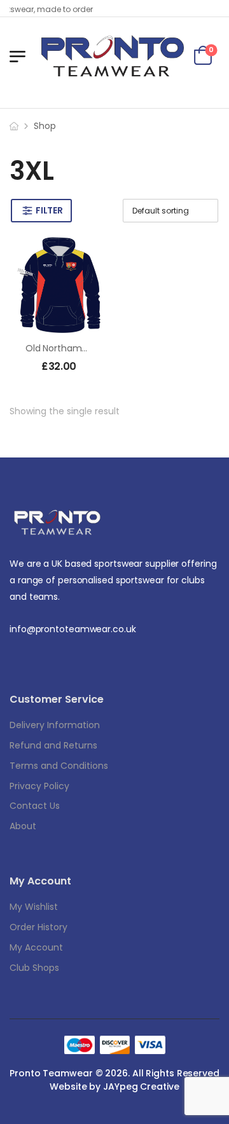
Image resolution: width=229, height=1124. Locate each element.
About (23, 826)
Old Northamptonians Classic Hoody (104, 348)
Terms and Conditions (59, 765)
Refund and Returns (53, 745)
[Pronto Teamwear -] (112, 56)
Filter (49, 210)
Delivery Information (55, 725)
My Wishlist (34, 906)
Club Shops (34, 967)
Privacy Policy (39, 786)
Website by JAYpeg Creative (114, 1086)
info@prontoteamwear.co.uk (73, 629)
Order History (38, 927)
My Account (36, 947)
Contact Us (35, 805)
